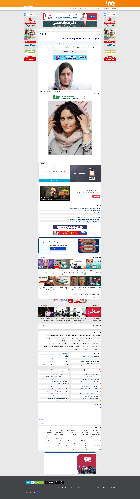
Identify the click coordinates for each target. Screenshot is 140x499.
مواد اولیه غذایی (49, 338)
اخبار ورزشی (102, 8)
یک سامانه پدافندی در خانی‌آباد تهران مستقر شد (89, 388)
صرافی (49, 434)
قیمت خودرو (63, 359)
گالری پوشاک (60, 430)
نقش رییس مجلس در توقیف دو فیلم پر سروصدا (89, 396)
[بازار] (39, 482)
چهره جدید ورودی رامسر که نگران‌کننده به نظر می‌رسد (56, 391)
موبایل (49, 440)
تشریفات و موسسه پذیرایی (70, 446)
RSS (59, 487)
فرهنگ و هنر (79, 8)
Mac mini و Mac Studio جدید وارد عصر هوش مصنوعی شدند (87, 214)
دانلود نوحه (77, 346)
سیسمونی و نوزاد (47, 436)
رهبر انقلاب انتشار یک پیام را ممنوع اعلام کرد (58, 388)
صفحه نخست (113, 8)
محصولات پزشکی (85, 432)
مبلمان (62, 436)
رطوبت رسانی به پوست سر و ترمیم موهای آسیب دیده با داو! (88, 217)
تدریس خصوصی (72, 432)
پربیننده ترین (63, 369)
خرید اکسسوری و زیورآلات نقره (52, 335)
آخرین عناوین (95, 369)
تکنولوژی (74, 8)
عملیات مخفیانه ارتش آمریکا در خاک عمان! (59, 400)
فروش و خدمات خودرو (46, 446)
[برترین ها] (110, 3)
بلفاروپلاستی (81, 335)
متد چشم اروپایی (88, 341)
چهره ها (92, 8)
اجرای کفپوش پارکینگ (96, 349)
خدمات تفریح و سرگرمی (46, 438)
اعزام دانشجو (48, 432)
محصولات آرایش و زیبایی (96, 436)
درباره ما (97, 487)
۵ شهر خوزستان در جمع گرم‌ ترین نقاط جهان (90, 398)
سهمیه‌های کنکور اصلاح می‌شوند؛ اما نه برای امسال (89, 393)
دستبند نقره (68, 335)
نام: (100, 407)
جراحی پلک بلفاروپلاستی (63, 341)
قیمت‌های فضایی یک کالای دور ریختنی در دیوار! (58, 393)
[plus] (46, 34)
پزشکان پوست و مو (84, 430)
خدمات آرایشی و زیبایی (96, 434)
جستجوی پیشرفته (65, 487)
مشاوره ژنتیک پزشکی (63, 343)
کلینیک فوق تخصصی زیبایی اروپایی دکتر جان (91, 343)
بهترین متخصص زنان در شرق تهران (59, 346)
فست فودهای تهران (72, 440)
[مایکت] (30, 482)
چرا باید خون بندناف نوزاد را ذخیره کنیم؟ (92, 210)
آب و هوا (49, 359)
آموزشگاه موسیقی (84, 447)
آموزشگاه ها (86, 444)
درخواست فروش (54, 180)
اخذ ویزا (49, 430)
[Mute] (74, 181)
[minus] (43, 34)
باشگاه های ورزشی (84, 440)
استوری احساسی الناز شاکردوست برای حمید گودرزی (89, 366)
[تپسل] (39, 163)
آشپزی (88, 8)
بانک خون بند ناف (86, 349)
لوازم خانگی (48, 442)
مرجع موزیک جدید (89, 338)
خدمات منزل (48, 444)
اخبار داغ (81, 369)
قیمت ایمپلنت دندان (96, 335)
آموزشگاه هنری (85, 449)
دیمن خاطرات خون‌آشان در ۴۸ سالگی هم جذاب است (88, 391)
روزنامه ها (64, 356)
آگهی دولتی (72, 487)
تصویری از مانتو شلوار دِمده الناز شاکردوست (90, 356)
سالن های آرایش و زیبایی (96, 430)
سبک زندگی (97, 8)
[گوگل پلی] (49, 482)
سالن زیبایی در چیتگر (96, 346)
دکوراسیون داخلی (59, 442)
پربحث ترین (48, 369)
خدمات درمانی (85, 434)
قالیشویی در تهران (59, 447)
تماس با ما (92, 487)
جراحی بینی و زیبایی (97, 449)
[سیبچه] (59, 482)
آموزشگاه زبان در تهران (83, 446)
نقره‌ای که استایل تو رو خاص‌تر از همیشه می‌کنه (91, 212)
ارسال (41, 419)
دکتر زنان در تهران (97, 442)
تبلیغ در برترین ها (78, 487)
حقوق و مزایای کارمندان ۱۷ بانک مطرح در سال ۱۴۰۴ (57, 372)
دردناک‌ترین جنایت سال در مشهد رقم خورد (58, 386)
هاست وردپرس (70, 346)
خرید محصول (96, 196)
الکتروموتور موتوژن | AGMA (66, 349)
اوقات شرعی (63, 364)
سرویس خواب (60, 440)
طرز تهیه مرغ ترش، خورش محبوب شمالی (59, 381)
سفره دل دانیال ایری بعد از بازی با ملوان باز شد (90, 401)
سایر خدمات (48, 447)
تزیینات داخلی (60, 444)
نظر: (100, 410)
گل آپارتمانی (80, 341)
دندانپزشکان (98, 444)
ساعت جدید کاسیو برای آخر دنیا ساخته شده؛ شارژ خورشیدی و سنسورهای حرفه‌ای (84, 208)
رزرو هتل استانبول (96, 341)
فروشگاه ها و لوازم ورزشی (83, 442)
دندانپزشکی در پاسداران (85, 346)
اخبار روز (107, 8)
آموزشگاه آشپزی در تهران (71, 430)
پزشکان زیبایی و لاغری (96, 447)
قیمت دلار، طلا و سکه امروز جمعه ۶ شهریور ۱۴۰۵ (58, 379)
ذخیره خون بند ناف (53, 343)
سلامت (84, 8)
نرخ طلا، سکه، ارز (47, 356)
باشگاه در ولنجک (73, 341)
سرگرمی (69, 8)
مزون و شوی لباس (59, 432)
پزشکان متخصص (97, 440)
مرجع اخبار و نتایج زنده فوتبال (78, 338)
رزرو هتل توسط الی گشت (59, 338)
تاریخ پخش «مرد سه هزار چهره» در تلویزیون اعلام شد (56, 376)
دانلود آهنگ (68, 338)
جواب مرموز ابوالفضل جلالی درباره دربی (91, 384)
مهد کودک (74, 436)
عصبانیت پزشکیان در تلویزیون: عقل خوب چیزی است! (57, 398)
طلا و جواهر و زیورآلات (58, 434)
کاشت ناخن (98, 432)
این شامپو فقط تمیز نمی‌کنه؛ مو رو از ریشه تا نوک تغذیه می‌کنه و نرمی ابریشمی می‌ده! (83, 219)
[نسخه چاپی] (41, 34)
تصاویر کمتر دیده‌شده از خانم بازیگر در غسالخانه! (90, 361)
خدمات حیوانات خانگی (84, 436)
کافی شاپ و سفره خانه (71, 442)
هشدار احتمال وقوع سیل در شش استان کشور (90, 386)
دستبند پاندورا (97, 338)
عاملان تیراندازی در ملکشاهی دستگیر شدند (91, 374)
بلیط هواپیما (88, 335)
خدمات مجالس (73, 447)
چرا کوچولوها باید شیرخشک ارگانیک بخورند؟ (91, 223)
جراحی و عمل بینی (77, 349)
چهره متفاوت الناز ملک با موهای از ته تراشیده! (90, 363)
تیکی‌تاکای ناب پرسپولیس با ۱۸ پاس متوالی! (90, 379)
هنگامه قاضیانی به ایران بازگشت (61, 384)
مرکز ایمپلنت (56, 349)
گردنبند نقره (62, 335)
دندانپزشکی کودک (97, 446)
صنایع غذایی (73, 444)
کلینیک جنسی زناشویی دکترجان (75, 343)
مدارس (74, 434)
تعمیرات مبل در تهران (59, 438)
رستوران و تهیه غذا (72, 438)
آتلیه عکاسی (73, 449)
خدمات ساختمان (60, 446)
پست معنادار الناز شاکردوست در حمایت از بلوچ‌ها (89, 359)
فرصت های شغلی (86, 487)
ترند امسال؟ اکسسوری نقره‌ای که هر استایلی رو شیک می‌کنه (88, 215)
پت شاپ (86, 438)
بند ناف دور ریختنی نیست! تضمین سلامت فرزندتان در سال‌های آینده (87, 221)
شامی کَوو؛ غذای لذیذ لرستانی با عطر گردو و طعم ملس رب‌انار (55, 374)
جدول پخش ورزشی (47, 364)
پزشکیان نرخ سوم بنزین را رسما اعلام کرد (59, 396)
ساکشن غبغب (74, 335)
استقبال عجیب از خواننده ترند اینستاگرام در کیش (89, 372)
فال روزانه (49, 361)
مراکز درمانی (98, 438)
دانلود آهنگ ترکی (46, 346)
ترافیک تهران (63, 361)
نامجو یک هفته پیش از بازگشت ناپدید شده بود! (90, 381)
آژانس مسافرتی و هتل (58, 449)
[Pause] (72, 181)
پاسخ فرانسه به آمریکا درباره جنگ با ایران (91, 377)
